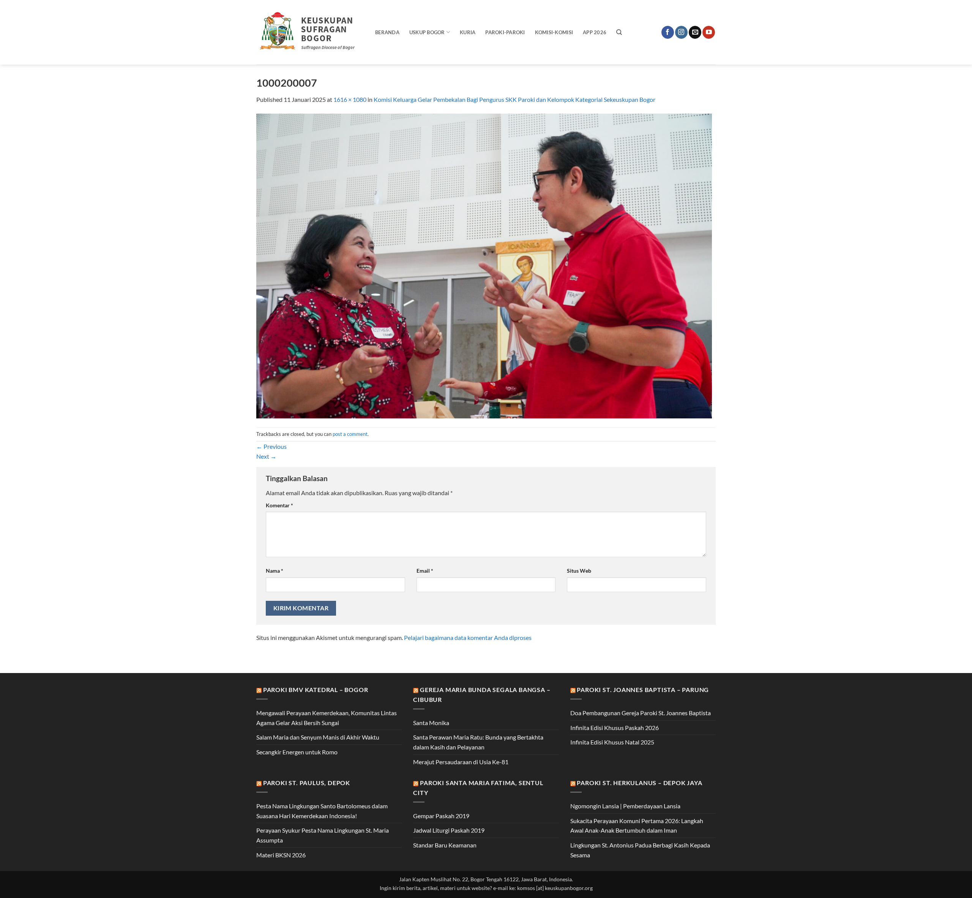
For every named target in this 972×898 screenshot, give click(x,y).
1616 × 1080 (349, 99)
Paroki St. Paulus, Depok (306, 782)
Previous (271, 446)
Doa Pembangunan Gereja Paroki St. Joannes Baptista (640, 712)
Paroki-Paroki (505, 32)
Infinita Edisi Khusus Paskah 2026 (614, 727)
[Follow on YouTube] (708, 32)
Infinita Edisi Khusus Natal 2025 (612, 742)
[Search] (619, 32)
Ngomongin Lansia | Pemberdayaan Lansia (625, 805)
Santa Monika (431, 722)
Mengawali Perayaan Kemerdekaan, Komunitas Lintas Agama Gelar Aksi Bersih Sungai (326, 717)
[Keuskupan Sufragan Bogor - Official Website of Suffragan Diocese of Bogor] (310, 32)
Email (425, 570)
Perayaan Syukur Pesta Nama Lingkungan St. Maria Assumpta (322, 835)
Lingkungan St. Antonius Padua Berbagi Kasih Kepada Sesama (640, 849)
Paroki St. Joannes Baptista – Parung (643, 689)
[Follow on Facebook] (667, 32)
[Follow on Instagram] (681, 32)
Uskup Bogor (427, 32)
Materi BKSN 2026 (281, 854)
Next (266, 456)
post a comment (350, 434)
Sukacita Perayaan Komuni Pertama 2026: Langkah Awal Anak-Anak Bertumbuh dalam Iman (636, 825)
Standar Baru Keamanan (445, 845)
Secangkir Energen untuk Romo (297, 751)
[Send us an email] (695, 32)
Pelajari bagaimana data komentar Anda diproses (468, 637)
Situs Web (579, 570)
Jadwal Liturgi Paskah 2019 (448, 830)
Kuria (467, 32)
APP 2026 (594, 32)
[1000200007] (484, 265)
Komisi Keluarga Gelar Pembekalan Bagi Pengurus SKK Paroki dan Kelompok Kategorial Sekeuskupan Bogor (514, 99)
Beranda (387, 32)
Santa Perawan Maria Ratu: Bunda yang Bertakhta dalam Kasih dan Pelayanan (478, 742)
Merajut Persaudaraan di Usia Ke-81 (460, 761)
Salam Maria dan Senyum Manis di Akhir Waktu (317, 737)
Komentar (279, 505)
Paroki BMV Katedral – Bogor (315, 689)
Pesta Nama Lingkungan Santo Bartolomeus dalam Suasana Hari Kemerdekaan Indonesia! (322, 810)
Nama (274, 570)
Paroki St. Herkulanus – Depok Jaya (639, 782)
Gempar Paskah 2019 (441, 815)
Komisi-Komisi (554, 32)
